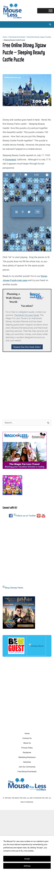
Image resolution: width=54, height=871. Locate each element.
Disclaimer (27, 752)
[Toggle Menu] (50, 10)
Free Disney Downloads (17, 37)
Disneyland (10, 159)
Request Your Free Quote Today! (27, 347)
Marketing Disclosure (27, 757)
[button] (50, 24)
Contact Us (27, 738)
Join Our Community (27, 767)
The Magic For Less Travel (26, 315)
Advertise (27, 762)
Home (5, 37)
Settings (27, 866)
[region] (27, 853)
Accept (27, 859)
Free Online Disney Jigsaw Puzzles (39, 37)
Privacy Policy (27, 748)
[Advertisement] (27, 385)
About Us (27, 743)
